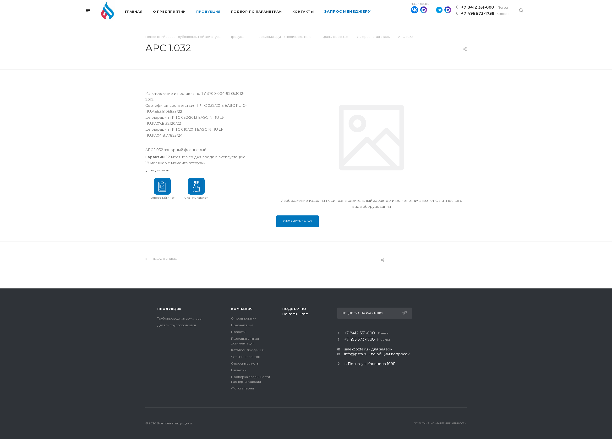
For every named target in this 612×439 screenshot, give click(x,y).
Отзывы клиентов (245, 357)
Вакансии (238, 370)
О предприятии (243, 318)
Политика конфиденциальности (440, 423)
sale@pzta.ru (356, 349)
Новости (238, 332)
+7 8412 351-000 (484, 7)
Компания (241, 309)
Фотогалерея (242, 388)
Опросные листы (245, 363)
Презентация (242, 325)
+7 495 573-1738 (485, 13)
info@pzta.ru (355, 354)
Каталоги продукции (247, 350)
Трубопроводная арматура (179, 318)
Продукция (169, 309)
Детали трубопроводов (176, 325)
